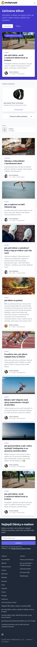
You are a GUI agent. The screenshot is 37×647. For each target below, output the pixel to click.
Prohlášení (5, 642)
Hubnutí (4, 588)
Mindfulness (24, 576)
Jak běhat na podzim (13, 300)
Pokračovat (7, 26)
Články (18, 26)
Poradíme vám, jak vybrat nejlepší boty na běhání (15, 355)
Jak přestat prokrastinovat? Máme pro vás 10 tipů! (18, 621)
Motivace (4, 574)
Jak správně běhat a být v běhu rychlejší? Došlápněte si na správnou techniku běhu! (18, 448)
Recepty (4, 577)
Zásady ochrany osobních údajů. (21, 548)
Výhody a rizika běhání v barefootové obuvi (14, 162)
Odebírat (18, 543)
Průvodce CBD (25, 572)
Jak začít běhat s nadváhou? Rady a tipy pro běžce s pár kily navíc (18, 250)
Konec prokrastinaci (27, 560)
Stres (3, 585)
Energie (4, 596)
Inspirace (4, 599)
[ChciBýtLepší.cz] (9, 2)
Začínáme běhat (25, 569)
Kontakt (29, 639)
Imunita (4, 581)
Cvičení (3, 570)
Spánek (3, 563)
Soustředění (5, 560)
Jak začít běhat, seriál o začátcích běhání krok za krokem (16, 57)
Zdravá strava (6, 567)
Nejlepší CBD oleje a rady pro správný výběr (16, 606)
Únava (3, 592)
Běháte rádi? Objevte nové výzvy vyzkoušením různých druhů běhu (16, 402)
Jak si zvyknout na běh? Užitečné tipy (14, 205)
